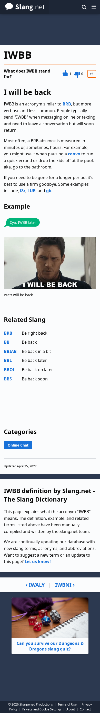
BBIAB (10, 351)
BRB (67, 104)
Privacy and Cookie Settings (42, 709)
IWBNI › (65, 584)
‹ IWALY (35, 584)
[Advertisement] (50, 29)
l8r (22, 190)
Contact (85, 709)
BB (6, 342)
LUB (31, 190)
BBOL (9, 369)
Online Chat (18, 445)
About (70, 709)
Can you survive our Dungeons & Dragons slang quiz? (50, 646)
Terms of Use (67, 704)
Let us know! (38, 561)
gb (48, 190)
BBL (8, 360)
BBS (8, 379)
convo (74, 154)
